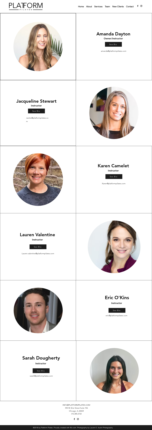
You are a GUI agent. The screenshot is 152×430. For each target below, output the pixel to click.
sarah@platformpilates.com (41, 376)
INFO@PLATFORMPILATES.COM (76, 405)
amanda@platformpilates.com (113, 51)
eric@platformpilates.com (116, 315)
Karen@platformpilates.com (114, 183)
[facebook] (138, 6)
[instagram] (141, 6)
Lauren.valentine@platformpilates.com (38, 253)
